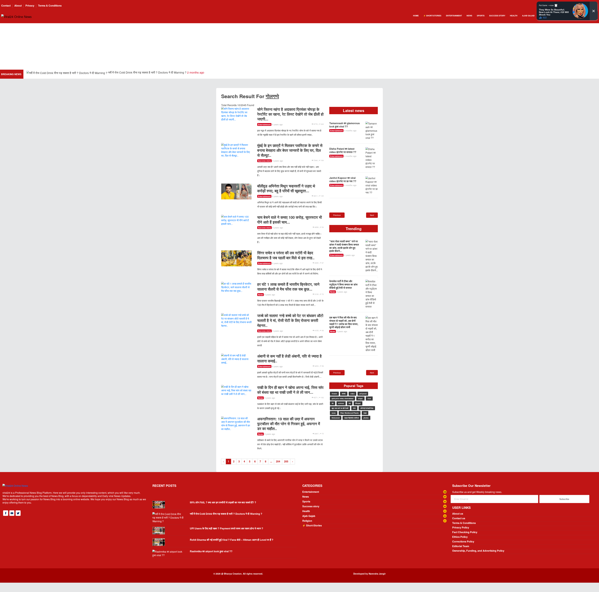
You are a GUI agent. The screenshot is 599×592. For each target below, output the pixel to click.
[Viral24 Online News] (16, 16)
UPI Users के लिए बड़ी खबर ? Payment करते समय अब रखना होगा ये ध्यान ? (81, 74)
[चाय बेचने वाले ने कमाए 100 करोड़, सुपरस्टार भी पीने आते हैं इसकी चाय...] (236, 220)
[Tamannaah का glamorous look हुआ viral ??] (371, 131)
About (18, 5)
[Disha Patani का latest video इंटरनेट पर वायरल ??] (371, 158)
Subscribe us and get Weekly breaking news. (477, 492)
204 (278, 461)
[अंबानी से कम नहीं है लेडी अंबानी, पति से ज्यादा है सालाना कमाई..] (236, 358)
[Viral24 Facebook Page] (5, 513)
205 (286, 461)
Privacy (29, 5)
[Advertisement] (299, 46)
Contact (6, 5)
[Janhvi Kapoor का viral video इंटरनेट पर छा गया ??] (371, 185)
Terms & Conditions (50, 5)
